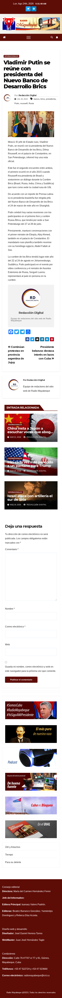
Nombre (10, 609)
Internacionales (11, 56)
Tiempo (9, 854)
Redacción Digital (36, 437)
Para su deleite (13, 862)
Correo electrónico (15, 626)
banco (36, 99)
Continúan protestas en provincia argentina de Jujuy (16, 354)
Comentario (11, 549)
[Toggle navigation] (28, 37)
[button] (52, 37)
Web (7, 644)
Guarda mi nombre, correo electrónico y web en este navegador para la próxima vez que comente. (30, 668)
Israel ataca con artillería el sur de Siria (29, 498)
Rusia (31, 103)
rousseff (24, 103)
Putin (16, 103)
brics (43, 99)
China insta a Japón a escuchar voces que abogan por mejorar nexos (31, 432)
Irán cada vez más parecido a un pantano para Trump (30, 464)
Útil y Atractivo (12, 847)
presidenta (51, 99)
